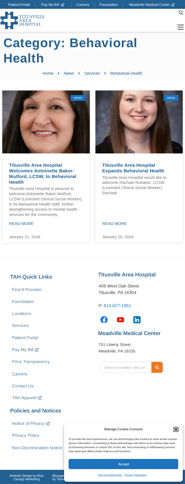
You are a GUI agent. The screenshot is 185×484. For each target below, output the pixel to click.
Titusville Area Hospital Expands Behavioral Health (133, 167)
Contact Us (23, 386)
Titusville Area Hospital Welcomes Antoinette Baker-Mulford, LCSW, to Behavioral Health (42, 173)
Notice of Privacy (28, 423)
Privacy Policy (25, 435)
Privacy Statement (136, 475)
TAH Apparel (24, 397)
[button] (176, 429)
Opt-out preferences (110, 475)
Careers (20, 374)
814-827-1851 (117, 305)
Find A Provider (27, 289)
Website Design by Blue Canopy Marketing (26, 477)
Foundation (23, 301)
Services (20, 325)
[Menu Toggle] (181, 27)
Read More (21, 223)
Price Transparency (31, 361)
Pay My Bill (22, 349)
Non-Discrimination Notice (37, 447)
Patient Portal (25, 337)
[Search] (157, 367)
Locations (21, 313)
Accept (123, 464)
